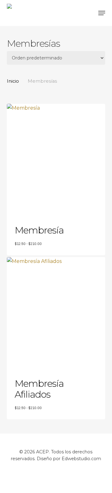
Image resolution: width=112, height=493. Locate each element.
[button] (101, 13)
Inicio (13, 81)
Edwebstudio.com (81, 458)
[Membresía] (56, 159)
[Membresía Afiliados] (56, 312)
